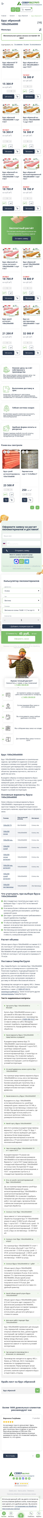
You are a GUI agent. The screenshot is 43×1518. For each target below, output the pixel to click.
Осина (7, 591)
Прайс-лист (13, 1490)
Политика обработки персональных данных (21, 1494)
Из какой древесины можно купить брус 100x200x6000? (21, 1070)
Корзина (38, 1516)
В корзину (9, 96)
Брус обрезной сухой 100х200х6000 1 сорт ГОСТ (31, 264)
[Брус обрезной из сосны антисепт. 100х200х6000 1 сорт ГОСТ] (11, 254)
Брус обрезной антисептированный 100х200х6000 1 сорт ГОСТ (32, 175)
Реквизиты (30, 1490)
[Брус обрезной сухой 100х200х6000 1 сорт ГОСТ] (32, 254)
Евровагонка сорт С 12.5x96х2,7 (29, 472)
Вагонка (8, 600)
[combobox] (4, 543)
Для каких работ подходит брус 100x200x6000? (17, 1321)
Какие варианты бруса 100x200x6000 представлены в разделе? (20, 1036)
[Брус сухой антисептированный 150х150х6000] (11, 459)
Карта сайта (22, 1490)
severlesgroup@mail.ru (10, 992)
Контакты (11, 1516)
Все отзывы (10, 1456)
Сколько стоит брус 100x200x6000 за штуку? (19, 1240)
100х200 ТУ (7, 825)
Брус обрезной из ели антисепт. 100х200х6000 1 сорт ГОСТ (10, 175)
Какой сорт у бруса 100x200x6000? (19, 1123)
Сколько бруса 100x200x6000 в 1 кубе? (20, 1264)
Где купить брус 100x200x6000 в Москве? (18, 1007)
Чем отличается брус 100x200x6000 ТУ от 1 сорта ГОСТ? (20, 1149)
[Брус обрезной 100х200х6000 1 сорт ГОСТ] (11, 109)
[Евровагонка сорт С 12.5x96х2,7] (29, 459)
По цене (26, 44)
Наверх (38, 1062)
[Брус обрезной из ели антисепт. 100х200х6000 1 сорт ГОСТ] (11, 164)
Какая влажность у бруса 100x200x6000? (21, 1096)
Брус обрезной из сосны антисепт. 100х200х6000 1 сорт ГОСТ (10, 265)
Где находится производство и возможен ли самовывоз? (17, 1353)
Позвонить (31, 1516)
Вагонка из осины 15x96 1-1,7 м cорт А (19, 610)
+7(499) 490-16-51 (28, 1019)
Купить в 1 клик (17, 96)
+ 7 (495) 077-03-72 (23, 989)
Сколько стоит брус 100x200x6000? (19, 1212)
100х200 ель (8, 840)
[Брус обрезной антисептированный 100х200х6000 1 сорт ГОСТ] (32, 164)
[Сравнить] (4, 451)
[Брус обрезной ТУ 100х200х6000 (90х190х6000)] (11, 54)
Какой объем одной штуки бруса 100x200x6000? (18, 1294)
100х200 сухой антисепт (6, 876)
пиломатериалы (7, 994)
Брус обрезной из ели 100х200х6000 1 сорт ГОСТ (31, 64)
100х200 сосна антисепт (6, 857)
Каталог (4, 1516)
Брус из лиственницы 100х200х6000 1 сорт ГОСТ (31, 322)
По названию (18, 44)
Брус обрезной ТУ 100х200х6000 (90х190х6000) (9, 64)
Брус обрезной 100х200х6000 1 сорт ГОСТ (10, 119)
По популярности (35, 44)
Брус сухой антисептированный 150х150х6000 (11, 474)
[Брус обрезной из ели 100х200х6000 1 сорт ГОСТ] (32, 54)
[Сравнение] (3, 50)
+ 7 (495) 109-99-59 (21, 685)
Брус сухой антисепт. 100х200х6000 (8, 321)
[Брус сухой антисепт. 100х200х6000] (11, 311)
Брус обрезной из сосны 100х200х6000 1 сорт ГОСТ (31, 119)
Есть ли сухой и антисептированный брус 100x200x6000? (19, 1181)
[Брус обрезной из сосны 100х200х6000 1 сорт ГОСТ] (32, 109)
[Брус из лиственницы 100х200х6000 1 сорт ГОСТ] (32, 311)
